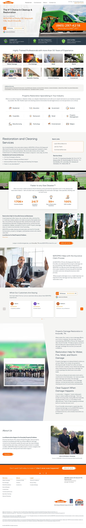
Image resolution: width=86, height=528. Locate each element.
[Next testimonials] (81, 308)
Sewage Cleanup (9, 87)
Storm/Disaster (6, 487)
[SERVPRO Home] (8, 2)
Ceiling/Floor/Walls (62, 87)
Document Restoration (72, 87)
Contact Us (52, 2)
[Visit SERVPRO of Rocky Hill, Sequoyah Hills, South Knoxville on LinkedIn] (40, 473)
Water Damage (6, 480)
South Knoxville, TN (68, 160)
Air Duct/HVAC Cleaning (42, 87)
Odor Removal (15, 89)
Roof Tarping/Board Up (24, 89)
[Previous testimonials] (4, 308)
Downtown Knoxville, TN (67, 158)
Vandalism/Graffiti (35, 89)
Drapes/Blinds (8, 89)
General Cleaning (7, 496)
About (45, 2)
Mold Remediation (7, 484)
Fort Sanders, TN (57, 162)
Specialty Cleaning (7, 493)
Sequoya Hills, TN (57, 160)
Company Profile (20, 480)
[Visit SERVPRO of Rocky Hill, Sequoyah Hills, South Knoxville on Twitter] (43, 473)
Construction (5, 489)
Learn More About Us (60, 143)
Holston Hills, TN (66, 163)
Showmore (5, 237)
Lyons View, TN (67, 162)
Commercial (37, 2)
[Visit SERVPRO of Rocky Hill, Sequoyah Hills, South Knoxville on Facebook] (46, 473)
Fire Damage (6, 482)
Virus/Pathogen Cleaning (31, 87)
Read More (7, 454)
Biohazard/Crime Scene (18, 87)
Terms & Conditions (34, 480)
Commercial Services (60, 149)
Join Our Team (58, 146)
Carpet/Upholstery (53, 87)
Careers (18, 482)
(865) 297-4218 (78, 3)
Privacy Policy (33, 482)
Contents (41, 89)
